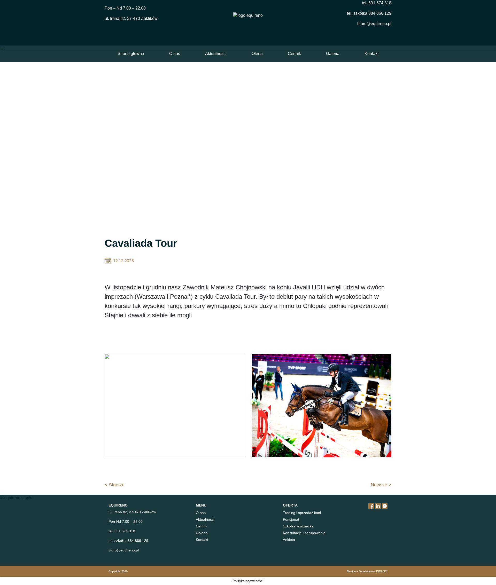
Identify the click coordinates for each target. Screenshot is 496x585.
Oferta (257, 53)
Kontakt (371, 53)
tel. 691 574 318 (376, 3)
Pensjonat (291, 519)
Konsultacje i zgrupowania (304, 533)
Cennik (294, 53)
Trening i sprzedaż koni (302, 513)
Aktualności (216, 53)
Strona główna (131, 53)
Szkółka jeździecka (298, 526)
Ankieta (289, 539)
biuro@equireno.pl (374, 23)
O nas (174, 53)
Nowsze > (381, 484)
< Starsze (115, 484)
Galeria (332, 53)
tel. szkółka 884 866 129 (369, 13)
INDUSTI (382, 571)
